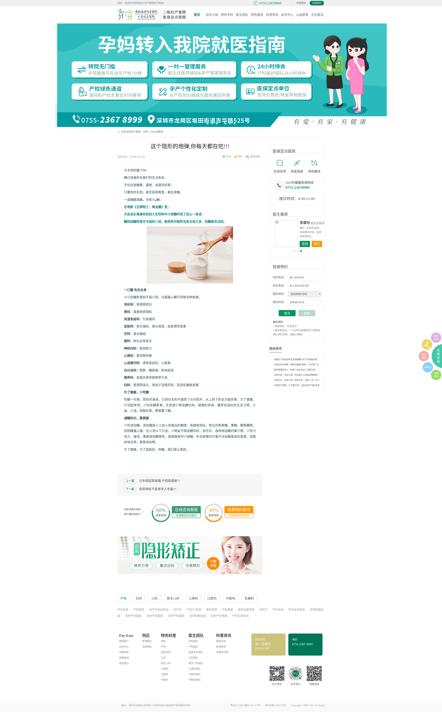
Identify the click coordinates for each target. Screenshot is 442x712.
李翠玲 (302, 223)
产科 (163, 646)
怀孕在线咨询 (296, 609)
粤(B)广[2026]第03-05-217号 (245, 705)
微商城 (428, 367)
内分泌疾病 (157, 131)
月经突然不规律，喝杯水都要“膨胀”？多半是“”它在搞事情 (298, 365)
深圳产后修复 (219, 615)
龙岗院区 (317, 3)
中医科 (164, 680)
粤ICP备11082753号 (275, 705)
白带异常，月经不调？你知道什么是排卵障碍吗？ (296, 375)
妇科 (145, 131)
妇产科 (177, 609)
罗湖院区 (301, 3)
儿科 (163, 657)
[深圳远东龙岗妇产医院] (151, 14)
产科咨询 (278, 609)
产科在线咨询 (240, 615)
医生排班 (424, 356)
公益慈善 (302, 15)
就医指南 (297, 171)
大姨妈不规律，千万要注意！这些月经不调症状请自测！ (298, 385)
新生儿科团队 (196, 663)
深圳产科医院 (133, 615)
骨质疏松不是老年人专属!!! (157, 489)
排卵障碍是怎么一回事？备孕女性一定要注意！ (295, 370)
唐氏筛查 (211, 609)
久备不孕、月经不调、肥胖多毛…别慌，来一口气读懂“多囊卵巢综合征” (298, 380)
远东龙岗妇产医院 (131, 131)
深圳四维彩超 (197, 615)
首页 (197, 15)
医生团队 (242, 15)
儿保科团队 (195, 668)
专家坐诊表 (222, 652)
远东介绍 (212, 15)
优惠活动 (436, 375)
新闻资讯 (221, 646)
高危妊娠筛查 (246, 609)
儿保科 (164, 668)
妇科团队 (193, 641)
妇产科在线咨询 (159, 609)
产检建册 (227, 609)
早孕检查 (122, 609)
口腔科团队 (195, 674)
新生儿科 (166, 663)
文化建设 (317, 15)
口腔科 (164, 674)
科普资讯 (272, 15)
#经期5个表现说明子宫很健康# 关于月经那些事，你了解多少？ (298, 359)
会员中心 (287, 15)
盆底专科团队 (196, 652)
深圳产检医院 (154, 615)
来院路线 (314, 171)
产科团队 (193, 646)
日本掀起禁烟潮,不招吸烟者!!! (159, 481)
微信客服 (255, 156)
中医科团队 (195, 680)
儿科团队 (193, 657)
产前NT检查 (193, 609)
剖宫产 (263, 609)
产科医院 (138, 609)
